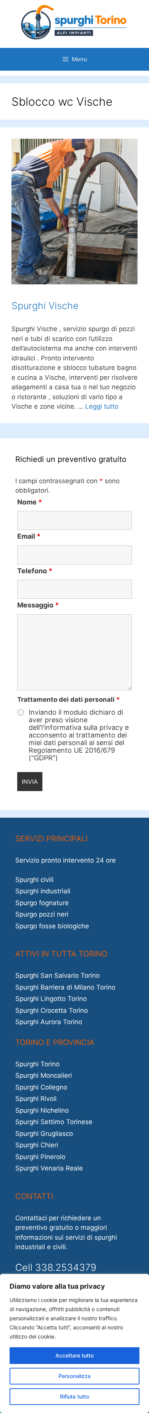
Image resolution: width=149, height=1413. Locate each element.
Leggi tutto (101, 406)
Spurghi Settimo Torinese (53, 1122)
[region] (74, 1343)
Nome (29, 502)
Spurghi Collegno (41, 1087)
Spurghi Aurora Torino (48, 1022)
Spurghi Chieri (36, 1145)
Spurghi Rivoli (36, 1098)
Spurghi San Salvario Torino (57, 975)
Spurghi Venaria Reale (49, 1168)
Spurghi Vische (45, 305)
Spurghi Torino (37, 1064)
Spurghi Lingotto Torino (51, 998)
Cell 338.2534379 (55, 1267)
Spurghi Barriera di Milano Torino (65, 987)
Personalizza (74, 1376)
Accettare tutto (74, 1355)
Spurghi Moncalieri (43, 1075)
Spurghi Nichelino (42, 1110)
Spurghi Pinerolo (40, 1157)
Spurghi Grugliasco (44, 1133)
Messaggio (38, 605)
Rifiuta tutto (74, 1396)
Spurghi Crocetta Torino (51, 1010)
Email (28, 536)
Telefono (34, 571)
